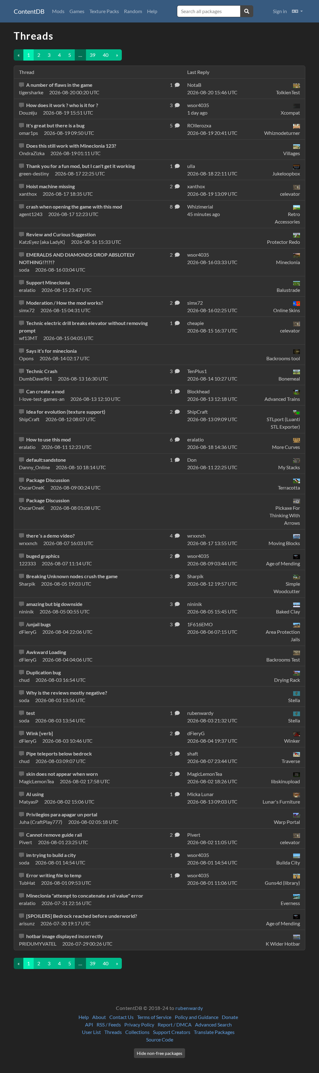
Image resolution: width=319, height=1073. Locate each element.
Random (133, 11)
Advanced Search (213, 1024)
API (89, 1024)
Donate (230, 1017)
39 (92, 55)
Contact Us (121, 1017)
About (99, 1017)
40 (105, 55)
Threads (113, 1032)
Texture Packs (104, 11)
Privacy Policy (139, 1024)
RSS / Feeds (109, 1024)
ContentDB (29, 11)
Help (152, 11)
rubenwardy (189, 1008)
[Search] (246, 11)
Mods (58, 11)
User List (91, 1032)
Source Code (159, 1039)
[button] (297, 11)
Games (76, 11)
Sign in (280, 11)
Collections (137, 1032)
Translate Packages (214, 1032)
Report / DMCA (175, 1024)
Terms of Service (154, 1017)
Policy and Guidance (196, 1017)
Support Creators (171, 1032)
